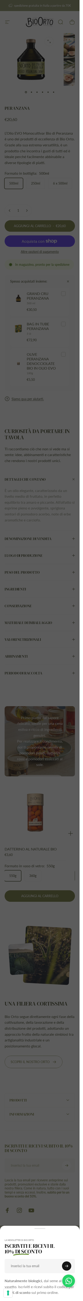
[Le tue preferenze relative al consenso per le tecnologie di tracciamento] (8, 1293)
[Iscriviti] (66, 1266)
